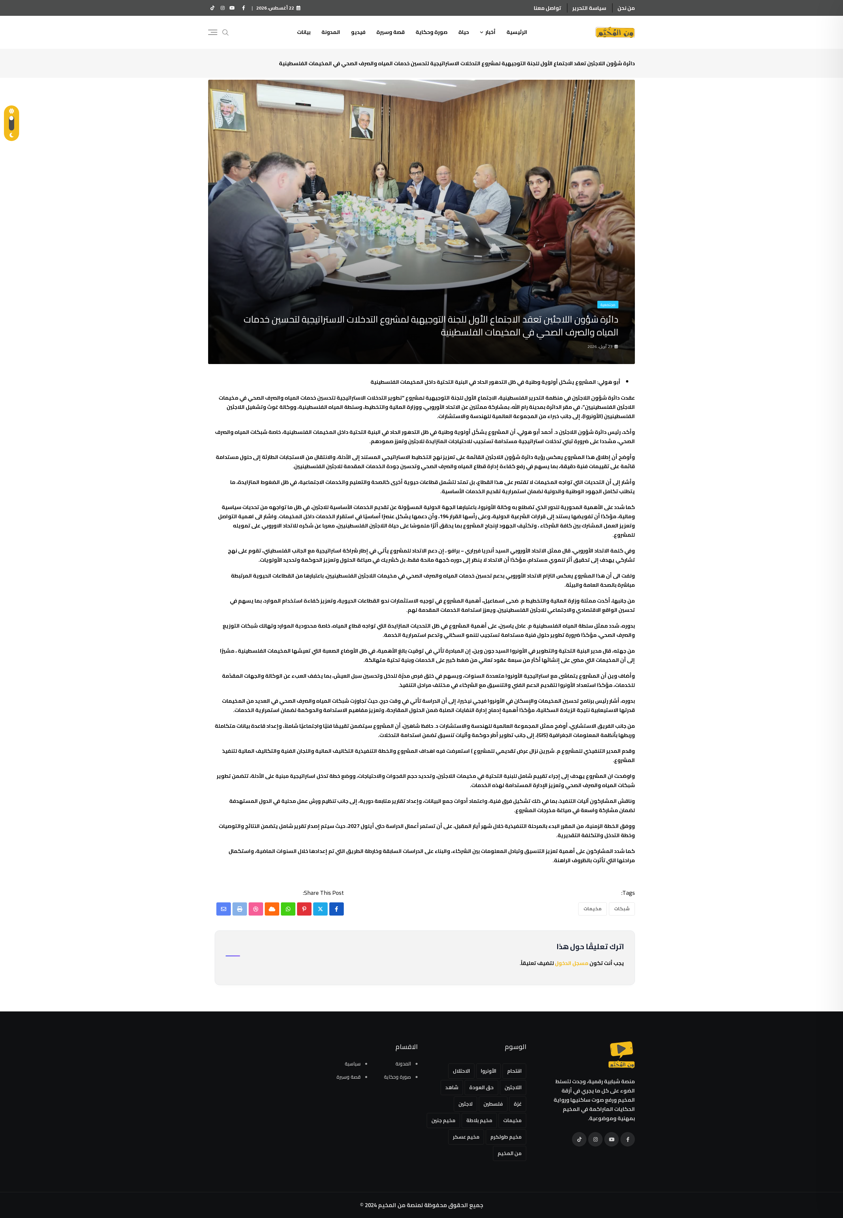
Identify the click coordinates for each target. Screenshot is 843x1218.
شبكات (622, 908)
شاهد (451, 1087)
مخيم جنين (443, 1120)
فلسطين (493, 1104)
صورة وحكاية (432, 32)
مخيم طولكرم (506, 1137)
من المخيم (510, 1153)
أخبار (490, 32)
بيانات (304, 32)
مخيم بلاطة (479, 1120)
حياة (463, 32)
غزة (518, 1104)
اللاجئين (513, 1087)
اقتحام (514, 1071)
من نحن (626, 8)
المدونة (330, 32)
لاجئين (465, 1104)
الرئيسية (516, 32)
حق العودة (481, 1087)
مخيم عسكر (466, 1137)
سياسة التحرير (589, 8)
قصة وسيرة (390, 32)
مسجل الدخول (571, 963)
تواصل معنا (547, 8)
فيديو (358, 32)
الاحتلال (461, 1071)
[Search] (225, 32)
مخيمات (593, 908)
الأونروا (488, 1071)
